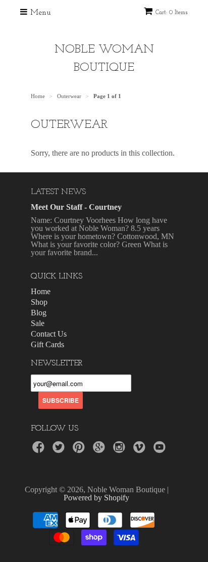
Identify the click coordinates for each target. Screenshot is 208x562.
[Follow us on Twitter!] (60, 450)
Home (40, 291)
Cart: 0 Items (171, 13)
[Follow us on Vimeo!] (140, 450)
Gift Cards (47, 344)
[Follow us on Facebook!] (39, 450)
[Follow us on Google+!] (100, 450)
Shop (39, 302)
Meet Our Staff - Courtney (76, 207)
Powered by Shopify (96, 497)
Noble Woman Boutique (104, 58)
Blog (38, 312)
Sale (37, 323)
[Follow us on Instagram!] (120, 450)
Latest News (58, 192)
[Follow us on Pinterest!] (80, 450)
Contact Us (49, 334)
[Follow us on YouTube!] (161, 450)
